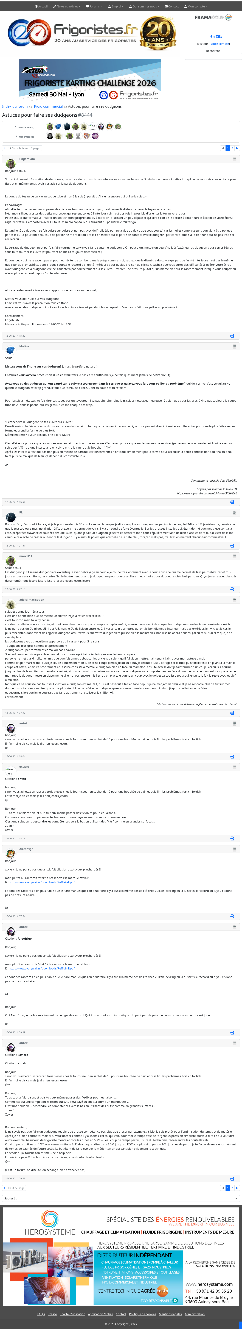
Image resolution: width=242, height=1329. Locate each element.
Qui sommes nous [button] (144, 6)
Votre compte (219, 44)
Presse (52, 1314)
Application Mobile (100, 1314)
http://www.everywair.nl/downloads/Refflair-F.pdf (42, 882)
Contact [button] (173, 6)
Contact (121, 1314)
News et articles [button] (67, 6)
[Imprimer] (232, 336)
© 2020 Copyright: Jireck (121, 1324)
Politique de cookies (142, 1314)
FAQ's (41, 1314)
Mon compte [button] (196, 6)
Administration (195, 1314)
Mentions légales (170, 1314)
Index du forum (15, 106)
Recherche (213, 51)
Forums (94, 6)
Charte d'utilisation (72, 1314)
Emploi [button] (116, 6)
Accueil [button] (43, 6)
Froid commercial (48, 106)
